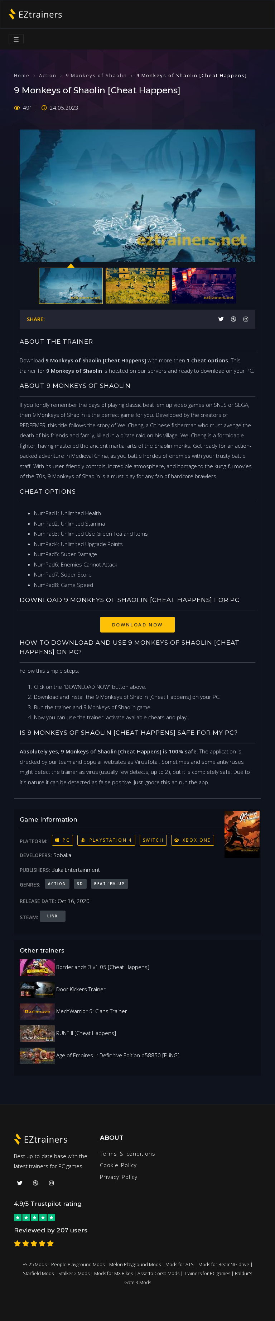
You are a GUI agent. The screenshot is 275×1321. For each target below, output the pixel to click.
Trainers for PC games (207, 1273)
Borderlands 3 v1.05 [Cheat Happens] (102, 966)
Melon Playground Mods (135, 1264)
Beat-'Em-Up (109, 883)
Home (22, 75)
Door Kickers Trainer (80, 989)
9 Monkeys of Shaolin (96, 75)
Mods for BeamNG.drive (223, 1264)
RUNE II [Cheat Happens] (85, 1032)
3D (80, 883)
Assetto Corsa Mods (158, 1273)
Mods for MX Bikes (113, 1273)
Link (52, 915)
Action (48, 75)
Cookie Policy (118, 1165)
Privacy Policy (119, 1176)
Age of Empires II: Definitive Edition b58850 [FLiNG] (117, 1055)
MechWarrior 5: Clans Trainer (91, 1011)
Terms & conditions (127, 1153)
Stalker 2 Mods (74, 1273)
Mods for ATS (179, 1264)
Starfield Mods (38, 1273)
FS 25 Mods (35, 1264)
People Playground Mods (78, 1264)
